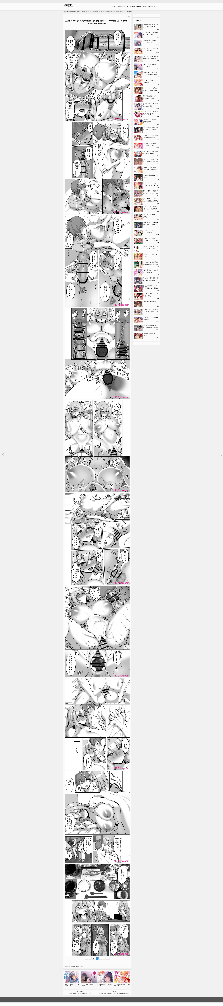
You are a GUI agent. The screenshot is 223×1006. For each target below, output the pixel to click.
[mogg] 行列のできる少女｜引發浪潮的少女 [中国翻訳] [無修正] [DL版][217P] (150, 288)
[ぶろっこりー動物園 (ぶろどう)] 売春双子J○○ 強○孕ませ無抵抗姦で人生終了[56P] (150, 161)
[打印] (125, 17)
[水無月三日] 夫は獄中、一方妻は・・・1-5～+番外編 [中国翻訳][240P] (150, 240)
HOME (66, 11)
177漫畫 (68, 5)
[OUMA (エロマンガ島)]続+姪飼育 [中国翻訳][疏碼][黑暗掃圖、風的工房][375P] (150, 90)
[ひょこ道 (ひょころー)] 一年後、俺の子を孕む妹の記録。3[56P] (150, 225)
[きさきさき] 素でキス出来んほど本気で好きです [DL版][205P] (150, 138)
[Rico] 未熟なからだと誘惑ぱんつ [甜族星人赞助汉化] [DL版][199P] (150, 201)
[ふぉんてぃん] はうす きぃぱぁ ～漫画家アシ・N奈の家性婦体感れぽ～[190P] (150, 232)
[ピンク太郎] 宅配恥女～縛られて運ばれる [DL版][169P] (150, 130)
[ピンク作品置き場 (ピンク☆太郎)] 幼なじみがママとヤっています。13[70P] (150, 98)
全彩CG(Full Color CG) (149, 6)
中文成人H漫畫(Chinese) (118, 6)
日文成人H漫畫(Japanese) (134, 6)
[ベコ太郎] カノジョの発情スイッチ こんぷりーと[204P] (150, 35)
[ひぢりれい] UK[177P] (149, 301)
